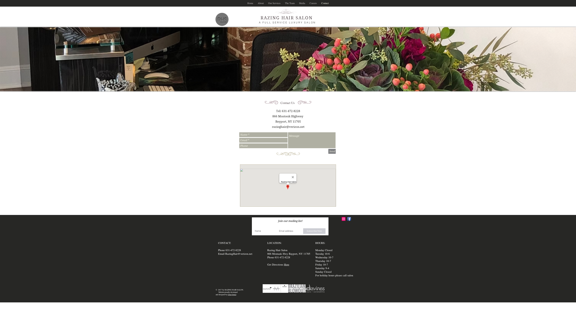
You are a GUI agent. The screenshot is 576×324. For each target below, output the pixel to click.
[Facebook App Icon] (349, 219)
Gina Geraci (232, 294)
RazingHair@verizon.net (238, 253)
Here (286, 264)
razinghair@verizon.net (288, 127)
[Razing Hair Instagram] (343, 219)
